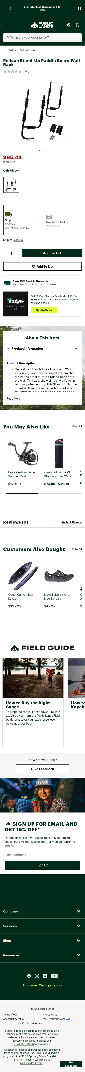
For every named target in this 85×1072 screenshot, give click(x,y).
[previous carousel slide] (10, 8)
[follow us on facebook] (31, 975)
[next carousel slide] (74, 8)
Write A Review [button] (71, 522)
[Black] (11, 185)
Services (10, 926)
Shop (7, 940)
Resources (11, 955)
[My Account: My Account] (68, 25)
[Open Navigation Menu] (7, 25)
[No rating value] (14, 71)
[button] (18, 240)
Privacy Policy (49, 1014)
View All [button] (77, 426)
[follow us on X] (46, 975)
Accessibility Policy (13, 1019)
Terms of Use (10, 1014)
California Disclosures (30, 1023)
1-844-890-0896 (24, 1044)
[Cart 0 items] (77, 25)
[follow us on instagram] (38, 975)
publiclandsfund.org (31, 1063)
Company (10, 911)
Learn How (51, 284)
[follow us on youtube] (54, 975)
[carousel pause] (79, 8)
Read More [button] (14, 398)
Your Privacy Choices (53, 1019)
